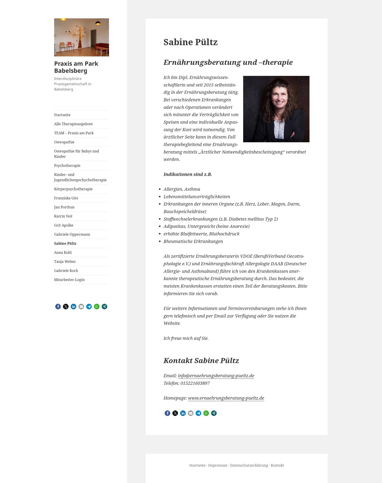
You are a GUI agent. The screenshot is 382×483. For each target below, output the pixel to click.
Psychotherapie (67, 165)
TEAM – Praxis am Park (74, 133)
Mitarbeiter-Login (69, 279)
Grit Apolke (63, 225)
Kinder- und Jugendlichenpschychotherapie (80, 177)
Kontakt (277, 465)
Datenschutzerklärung (249, 465)
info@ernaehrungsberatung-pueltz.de (216, 376)
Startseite (62, 114)
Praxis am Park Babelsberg (76, 67)
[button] (58, 306)
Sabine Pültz (65, 243)
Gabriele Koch (66, 270)
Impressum (217, 465)
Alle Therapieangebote (73, 123)
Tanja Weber (65, 261)
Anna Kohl (63, 252)
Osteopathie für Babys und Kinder (76, 154)
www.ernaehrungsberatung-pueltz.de (226, 398)
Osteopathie (64, 142)
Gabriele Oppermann (72, 234)
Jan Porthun (64, 207)
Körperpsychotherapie (73, 189)
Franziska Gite (66, 198)
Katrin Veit (63, 216)
